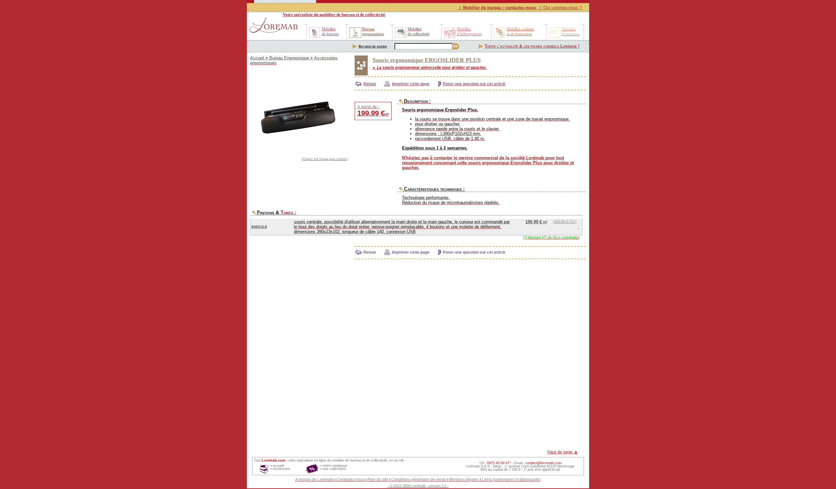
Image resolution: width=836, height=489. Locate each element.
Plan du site (377, 479)
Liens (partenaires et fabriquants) (511, 479)
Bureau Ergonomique (289, 57)
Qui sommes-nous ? (562, 7)
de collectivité (376, 460)
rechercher (281, 469)
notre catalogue (335, 465)
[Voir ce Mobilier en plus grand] (299, 118)
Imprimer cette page (410, 84)
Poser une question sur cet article (474, 84)
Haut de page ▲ (562, 452)
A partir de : (373, 110)
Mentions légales (464, 479)
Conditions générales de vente (418, 479)
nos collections (334, 469)
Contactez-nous (350, 479)
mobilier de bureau (346, 460)
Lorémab (418, 486)
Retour (369, 84)
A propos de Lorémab (314, 479)
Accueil (257, 57)
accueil (278, 465)
